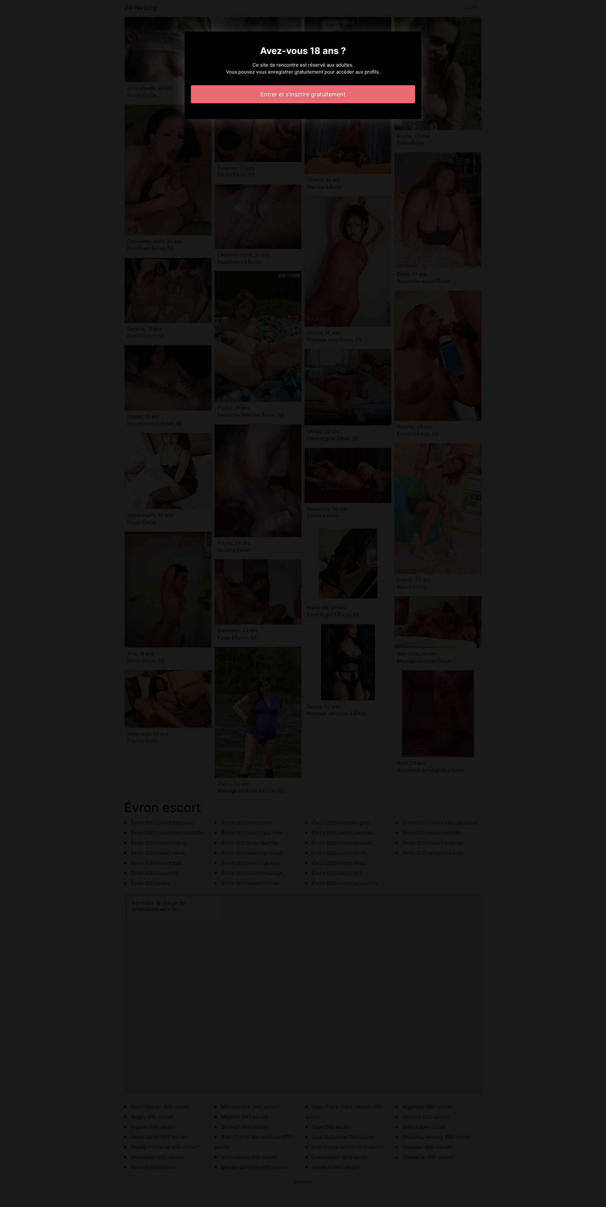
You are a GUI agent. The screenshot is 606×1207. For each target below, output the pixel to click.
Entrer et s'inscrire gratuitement (303, 94)
